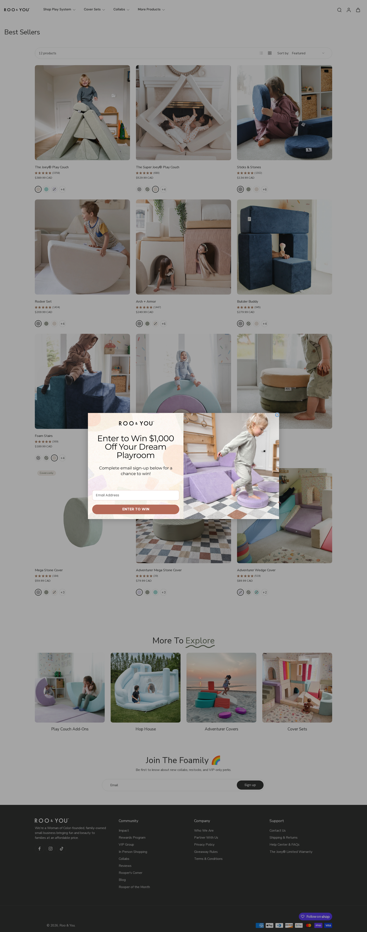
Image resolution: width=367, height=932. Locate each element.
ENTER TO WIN (135, 509)
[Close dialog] (277, 415)
